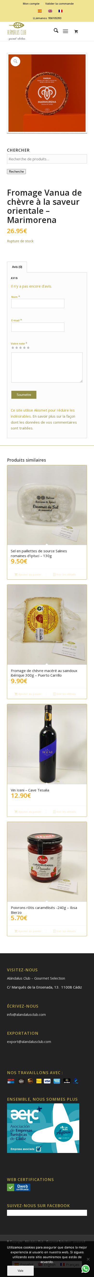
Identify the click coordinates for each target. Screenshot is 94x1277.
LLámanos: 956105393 (47, 18)
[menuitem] (31, 3)
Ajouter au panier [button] (29, 574)
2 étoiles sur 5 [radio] (15, 347)
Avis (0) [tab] (17, 267)
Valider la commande (59, 3)
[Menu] (65, 31)
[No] (88, 1259)
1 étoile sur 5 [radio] (13, 347)
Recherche (16, 171)
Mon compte (31, 3)
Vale (20, 1270)
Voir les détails (66, 574)
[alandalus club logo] (39, 31)
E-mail (16, 320)
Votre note (19, 343)
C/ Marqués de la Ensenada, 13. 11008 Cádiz (44, 987)
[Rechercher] (53, 31)
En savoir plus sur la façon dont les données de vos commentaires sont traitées (44, 422)
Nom (15, 297)
